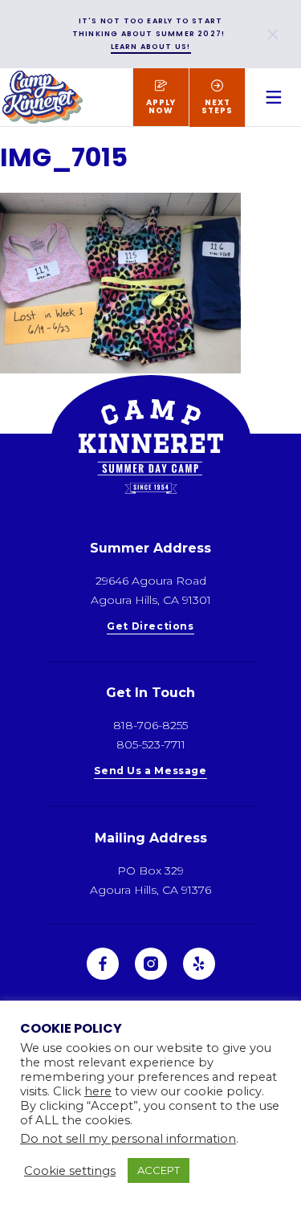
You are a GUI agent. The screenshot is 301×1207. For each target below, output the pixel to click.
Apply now (161, 106)
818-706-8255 (150, 725)
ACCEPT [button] (158, 1170)
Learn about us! (151, 46)
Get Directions (150, 627)
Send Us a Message (150, 771)
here (98, 1091)
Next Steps (217, 106)
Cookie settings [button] (70, 1171)
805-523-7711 (150, 744)
